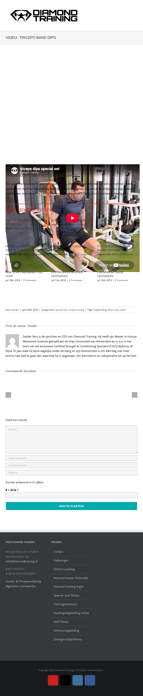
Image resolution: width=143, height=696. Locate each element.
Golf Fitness (61, 621)
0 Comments (33, 228)
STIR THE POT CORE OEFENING (70, 220)
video (123, 309)
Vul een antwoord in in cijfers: (25, 482)
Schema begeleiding (66, 630)
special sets (61, 309)
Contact (58, 551)
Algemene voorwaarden (21, 586)
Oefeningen (61, 560)
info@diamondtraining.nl (22, 561)
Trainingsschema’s (65, 604)
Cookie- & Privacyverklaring (23, 581)
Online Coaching (64, 569)
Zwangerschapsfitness (68, 639)
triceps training (76, 309)
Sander (15, 309)
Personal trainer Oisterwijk (71, 578)
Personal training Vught (69, 586)
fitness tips (113, 309)
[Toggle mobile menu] (135, 7)
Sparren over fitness (66, 595)
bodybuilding (100, 309)
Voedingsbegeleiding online (71, 613)
